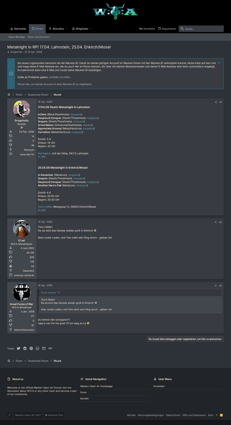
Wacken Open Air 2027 (28, 415)
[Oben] (216, 415)
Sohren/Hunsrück (24, 329)
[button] (66, 29)
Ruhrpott (29, 149)
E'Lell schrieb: (48, 292)
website (87, 124)
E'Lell (21, 240)
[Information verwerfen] (219, 63)
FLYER (41, 156)
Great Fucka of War (21, 304)
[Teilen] (215, 102)
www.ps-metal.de (24, 275)
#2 (220, 222)
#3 (220, 285)
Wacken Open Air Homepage (96, 386)
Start (210, 415)
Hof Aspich (44, 153)
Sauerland (28, 270)
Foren (83, 392)
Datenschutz (173, 415)
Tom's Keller (45, 206)
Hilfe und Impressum (194, 415)
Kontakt (84, 398)
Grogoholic (16, 51)
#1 (220, 102)
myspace (75, 114)
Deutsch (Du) (55, 415)
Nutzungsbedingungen (151, 415)
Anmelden (159, 386)
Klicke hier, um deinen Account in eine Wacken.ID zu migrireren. (55, 84)
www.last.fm (27, 154)
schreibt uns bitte (59, 77)
